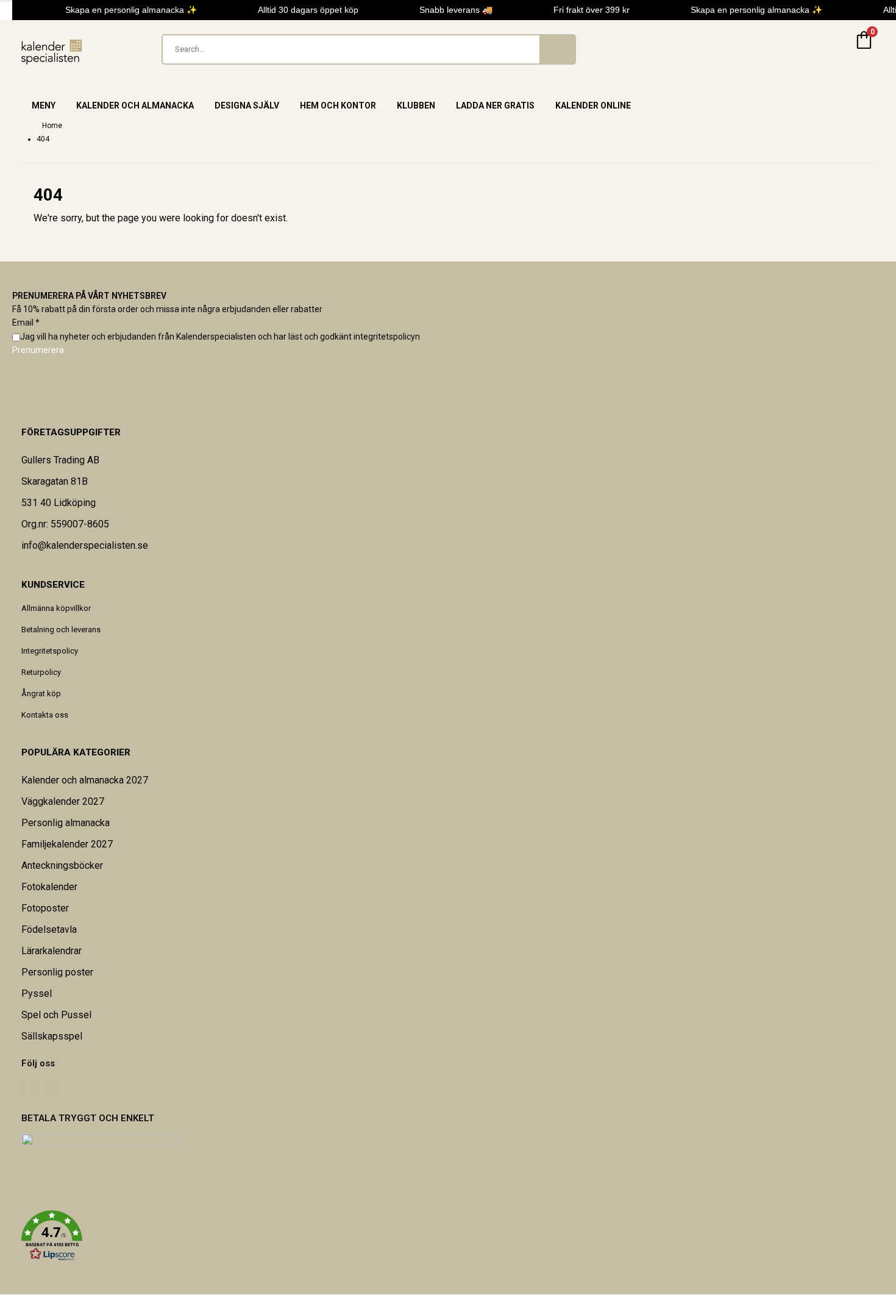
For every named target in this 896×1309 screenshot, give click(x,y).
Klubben (416, 105)
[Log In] (834, 49)
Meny (43, 105)
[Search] (557, 49)
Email (26, 322)
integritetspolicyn (387, 336)
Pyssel (36, 993)
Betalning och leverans (61, 629)
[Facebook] (22, 1088)
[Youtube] (37, 1088)
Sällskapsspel (51, 1036)
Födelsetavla (49, 929)
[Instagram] (45, 1088)
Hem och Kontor (338, 105)
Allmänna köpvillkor (56, 608)
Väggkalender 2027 (62, 801)
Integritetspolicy (49, 650)
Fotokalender (49, 887)
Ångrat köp (41, 693)
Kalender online (593, 105)
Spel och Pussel (56, 1015)
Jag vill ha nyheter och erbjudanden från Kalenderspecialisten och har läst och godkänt (220, 336)
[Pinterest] (29, 1088)
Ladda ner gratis (495, 105)
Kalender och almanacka (135, 105)
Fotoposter (45, 908)
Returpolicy (41, 672)
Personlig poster (57, 972)
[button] (448, 1235)
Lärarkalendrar (51, 951)
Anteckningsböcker (62, 865)
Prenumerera (38, 350)
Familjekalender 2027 (67, 844)
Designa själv (247, 105)
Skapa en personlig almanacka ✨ (127, 10)
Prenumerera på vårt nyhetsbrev (89, 296)
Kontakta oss (44, 714)
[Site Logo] (51, 52)
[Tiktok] (53, 1088)
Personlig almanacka (65, 823)
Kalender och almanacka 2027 (84, 780)
